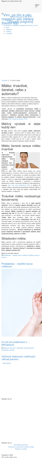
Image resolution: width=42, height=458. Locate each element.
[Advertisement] (21, 57)
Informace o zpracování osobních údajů (21, 447)
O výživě (9, 33)
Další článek (7, 363)
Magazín (9, 29)
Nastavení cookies (21, 449)
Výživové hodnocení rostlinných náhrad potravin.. (18, 358)
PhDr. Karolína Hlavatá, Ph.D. (18, 119)
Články (9, 31)
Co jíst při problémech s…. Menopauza (16, 343)
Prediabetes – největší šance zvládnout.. (17, 265)
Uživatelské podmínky (21, 445)
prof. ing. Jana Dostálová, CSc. (19, 185)
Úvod (7, 27)
